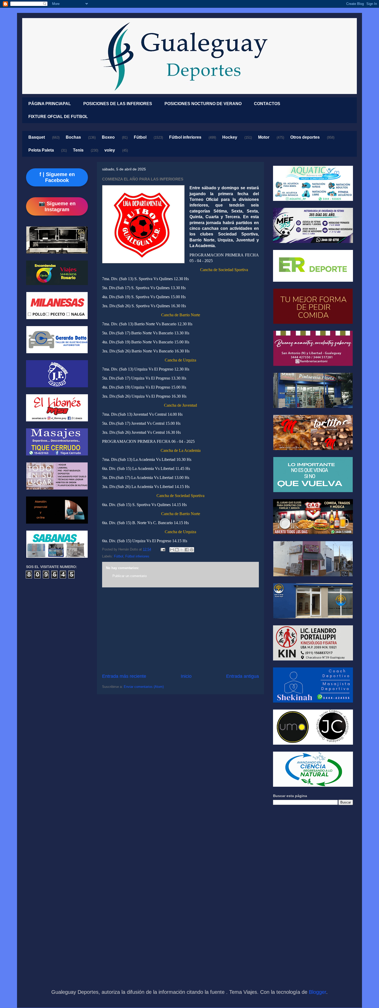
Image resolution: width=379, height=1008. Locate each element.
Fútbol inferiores (185, 137)
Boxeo (108, 137)
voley (109, 150)
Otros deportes (305, 137)
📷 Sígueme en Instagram (57, 206)
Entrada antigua (242, 676)
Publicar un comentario (129, 576)
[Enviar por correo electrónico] (172, 549)
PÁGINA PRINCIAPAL (49, 103)
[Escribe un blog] (176, 549)
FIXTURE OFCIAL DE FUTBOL (58, 116)
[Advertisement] (180, 630)
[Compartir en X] (181, 549)
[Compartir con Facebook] (186, 549)
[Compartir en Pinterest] (191, 549)
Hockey (229, 137)
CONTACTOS (267, 103)
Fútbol (140, 137)
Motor (263, 137)
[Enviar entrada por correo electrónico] (162, 549)
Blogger (317, 992)
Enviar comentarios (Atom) (144, 687)
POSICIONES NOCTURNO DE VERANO (203, 103)
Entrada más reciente (124, 676)
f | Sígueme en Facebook (57, 177)
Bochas (73, 137)
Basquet (36, 137)
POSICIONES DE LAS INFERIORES (117, 103)
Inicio (186, 676)
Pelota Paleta (41, 150)
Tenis (78, 150)
